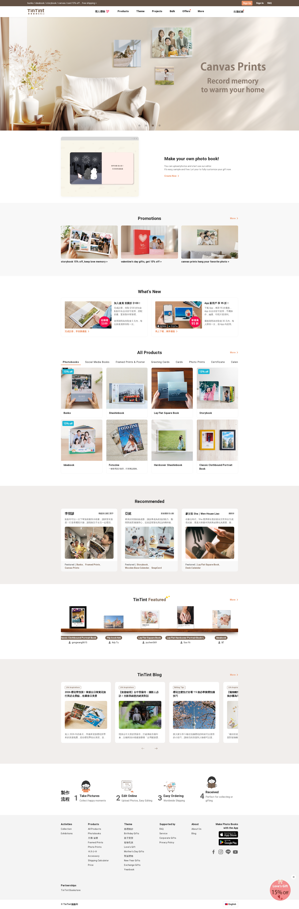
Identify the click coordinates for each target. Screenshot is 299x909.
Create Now (170, 176)
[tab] (123, 11)
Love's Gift (129, 847)
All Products (94, 829)
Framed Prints (92, 564)
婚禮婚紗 (128, 829)
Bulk (172, 11)
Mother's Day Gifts (134, 851)
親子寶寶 (128, 838)
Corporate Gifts (167, 838)
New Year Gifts (132, 860)
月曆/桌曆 (93, 838)
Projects (157, 11)
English (232, 904)
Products (123, 11)
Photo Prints (95, 847)
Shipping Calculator (98, 860)
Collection (66, 829)
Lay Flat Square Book (208, 564)
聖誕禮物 (128, 856)
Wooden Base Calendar (137, 568)
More (232, 218)
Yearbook (129, 869)
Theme (140, 11)
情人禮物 (100, 11)
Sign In (260, 3)
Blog (194, 833)
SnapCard (156, 568)
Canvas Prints (72, 568)
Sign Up (247, 3)
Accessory (94, 856)
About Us (196, 829)
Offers (186, 11)
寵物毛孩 (128, 842)
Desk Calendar (193, 568)
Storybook (142, 564)
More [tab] (201, 11)
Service (163, 833)
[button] (78, 617)
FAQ (269, 3)
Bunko (79, 564)
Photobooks (94, 833)
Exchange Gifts (132, 865)
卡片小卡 (92, 851)
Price (91, 865)
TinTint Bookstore (71, 890)
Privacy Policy (166, 842)
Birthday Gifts (131, 833)
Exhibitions (67, 833)
